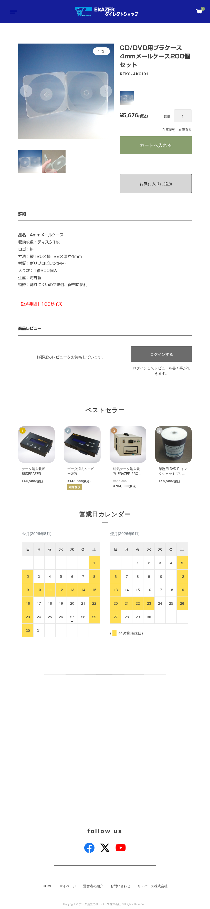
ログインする (161, 354)
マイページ (67, 886)
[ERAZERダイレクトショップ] (106, 11)
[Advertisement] (105, 754)
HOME (47, 886)
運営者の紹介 (93, 886)
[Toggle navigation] (12, 11)
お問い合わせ (120, 886)
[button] (26, 91)
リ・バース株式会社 (152, 886)
